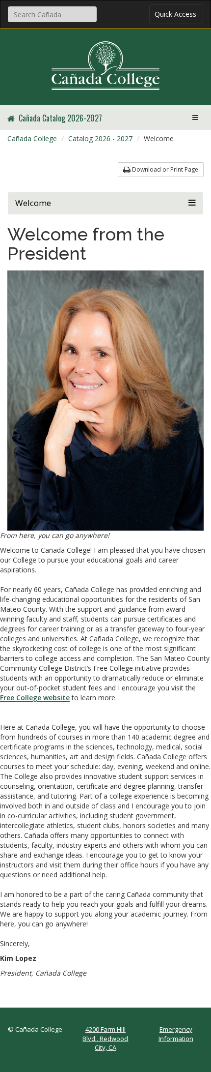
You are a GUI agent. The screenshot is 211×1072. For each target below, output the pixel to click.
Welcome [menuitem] (159, 138)
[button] (105, 203)
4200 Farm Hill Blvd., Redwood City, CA (105, 1038)
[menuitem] (32, 139)
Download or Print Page (164, 169)
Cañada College (32, 138)
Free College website (35, 697)
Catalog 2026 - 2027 (100, 138)
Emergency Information (175, 1034)
